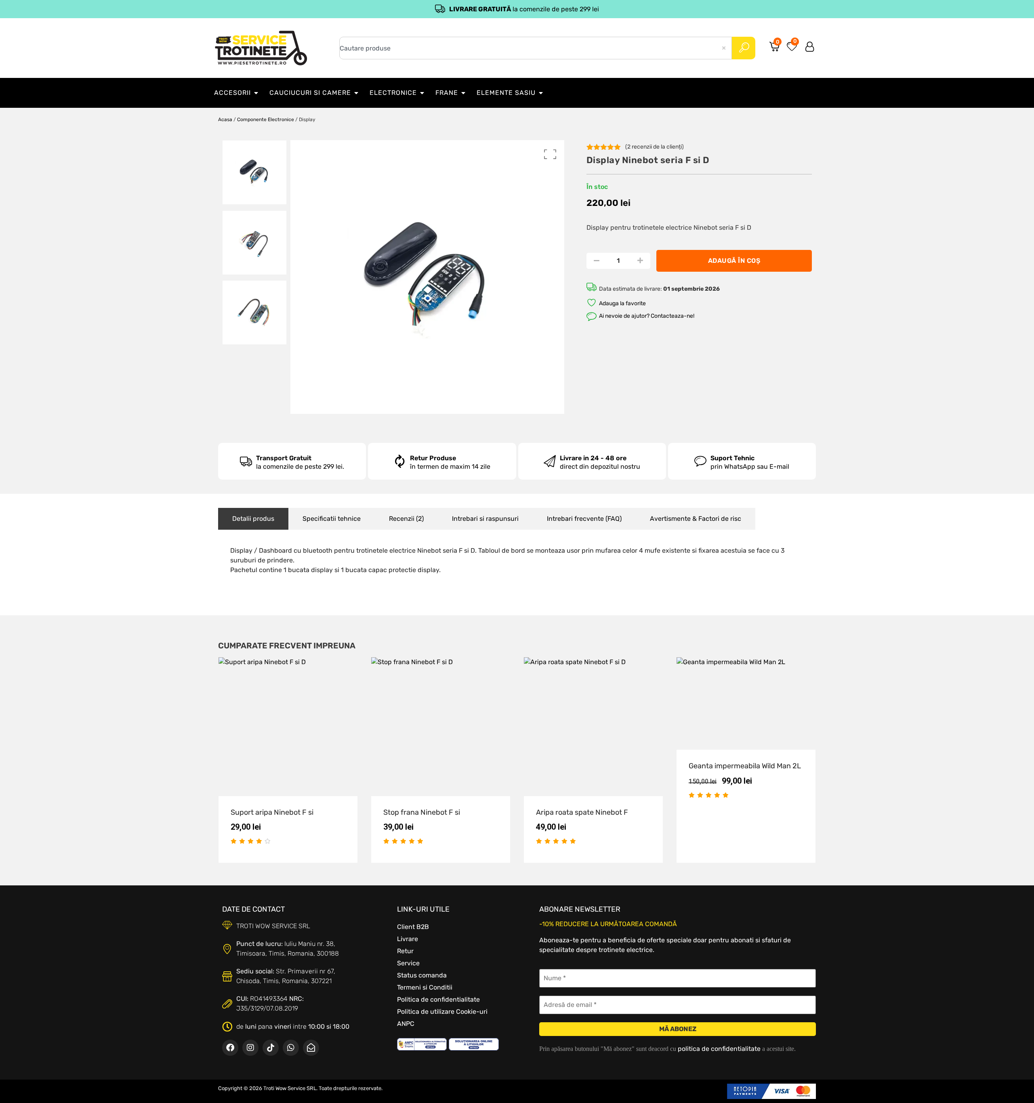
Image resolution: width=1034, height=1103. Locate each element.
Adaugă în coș (734, 260)
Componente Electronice (265, 119)
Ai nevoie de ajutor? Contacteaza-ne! (646, 315)
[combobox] (535, 48)
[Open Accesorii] (256, 93)
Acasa (225, 119)
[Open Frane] (463, 93)
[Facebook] (230, 1048)
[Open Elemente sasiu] (541, 93)
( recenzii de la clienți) (654, 146)
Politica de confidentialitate (438, 999)
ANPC (405, 1024)
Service (408, 963)
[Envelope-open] (311, 1048)
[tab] (253, 519)
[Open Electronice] (422, 93)
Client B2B (413, 927)
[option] (254, 173)
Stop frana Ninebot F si (421, 812)
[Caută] (743, 48)
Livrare (407, 939)
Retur (405, 951)
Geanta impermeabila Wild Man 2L (745, 765)
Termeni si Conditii (424, 987)
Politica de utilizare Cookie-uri (442, 1011)
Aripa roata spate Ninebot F (582, 812)
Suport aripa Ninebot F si (272, 812)
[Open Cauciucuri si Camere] (356, 93)
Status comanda (422, 975)
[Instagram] (250, 1048)
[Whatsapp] (291, 1048)
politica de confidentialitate (719, 1049)
